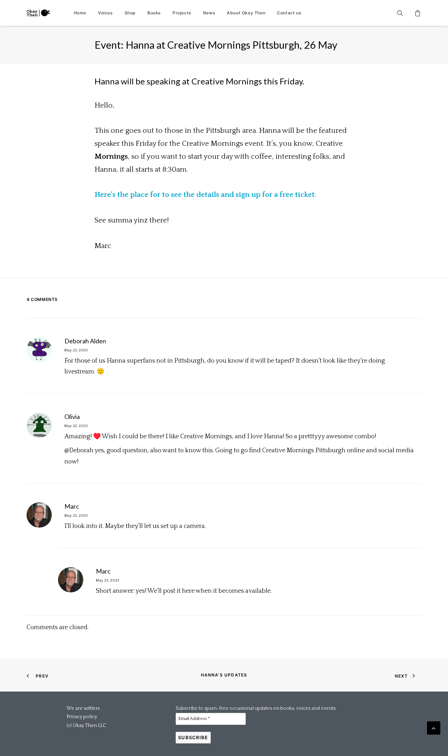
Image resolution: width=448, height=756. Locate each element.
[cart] (416, 13)
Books (154, 12)
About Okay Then (246, 12)
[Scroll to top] (433, 727)
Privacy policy (81, 717)
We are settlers (83, 708)
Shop (130, 12)
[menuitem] (80, 13)
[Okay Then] (38, 12)
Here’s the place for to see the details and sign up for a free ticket (204, 195)
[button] (404, 13)
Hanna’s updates (224, 675)
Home (80, 12)
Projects (182, 12)
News (209, 12)
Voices (105, 12)
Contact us (289, 12)
